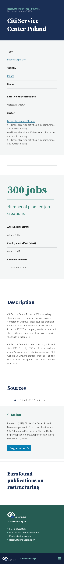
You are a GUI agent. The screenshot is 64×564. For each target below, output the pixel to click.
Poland (35, 8)
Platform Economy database (24, 532)
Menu (59, 558)
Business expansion (16, 59)
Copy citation (17, 448)
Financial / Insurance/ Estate (21, 120)
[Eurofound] (16, 515)
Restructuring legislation (22, 539)
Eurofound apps (16, 521)
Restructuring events (18, 8)
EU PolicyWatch (17, 528)
